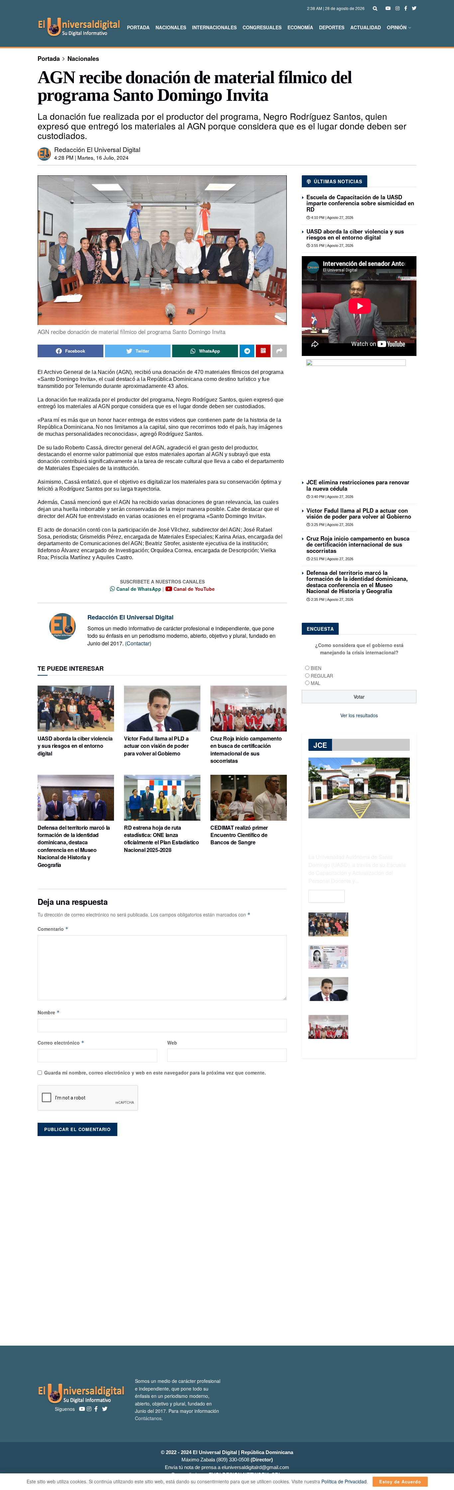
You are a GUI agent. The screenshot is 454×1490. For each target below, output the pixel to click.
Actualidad (365, 27)
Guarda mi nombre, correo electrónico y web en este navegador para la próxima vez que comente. (155, 1072)
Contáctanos (148, 1418)
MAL (315, 683)
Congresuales (262, 27)
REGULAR (322, 675)
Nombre (49, 1012)
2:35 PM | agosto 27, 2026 (331, 599)
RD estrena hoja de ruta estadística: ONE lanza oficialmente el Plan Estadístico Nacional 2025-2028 (161, 839)
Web (172, 1042)
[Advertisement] (227, 1237)
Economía (300, 27)
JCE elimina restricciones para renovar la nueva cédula (357, 485)
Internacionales (214, 27)
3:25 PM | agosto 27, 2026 (331, 525)
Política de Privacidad (344, 1481)
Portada (138, 27)
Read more (326, 896)
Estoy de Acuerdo (400, 1481)
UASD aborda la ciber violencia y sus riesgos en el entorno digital (75, 746)
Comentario (53, 928)
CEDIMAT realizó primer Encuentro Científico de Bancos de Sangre (239, 835)
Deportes (331, 27)
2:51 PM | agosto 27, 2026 (331, 559)
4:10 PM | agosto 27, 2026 (331, 218)
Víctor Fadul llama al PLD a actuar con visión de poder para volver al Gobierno (156, 746)
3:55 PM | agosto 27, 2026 (331, 246)
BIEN (316, 668)
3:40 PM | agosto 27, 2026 (331, 497)
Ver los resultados (359, 715)
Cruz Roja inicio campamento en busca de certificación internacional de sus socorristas (246, 749)
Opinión (396, 27)
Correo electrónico (61, 1042)
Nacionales (171, 27)
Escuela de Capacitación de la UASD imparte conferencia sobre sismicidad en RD (360, 203)
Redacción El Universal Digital (97, 149)
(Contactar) (138, 643)
